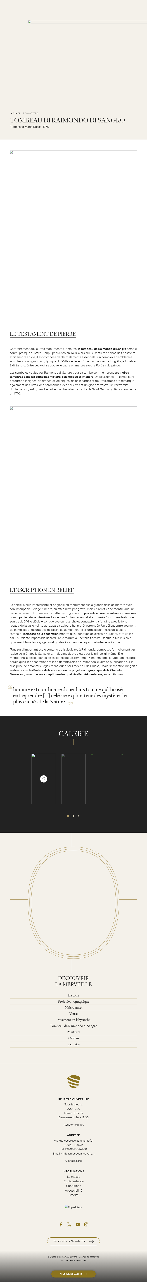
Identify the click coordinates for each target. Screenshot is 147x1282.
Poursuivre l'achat (71, 1274)
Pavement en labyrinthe (73, 1020)
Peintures (73, 1032)
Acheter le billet (74, 1124)
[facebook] (61, 1224)
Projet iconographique (73, 1001)
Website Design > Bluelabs (73, 1260)
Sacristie (73, 1044)
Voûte (73, 1014)
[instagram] (86, 1224)
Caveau (73, 1038)
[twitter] (69, 1224)
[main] (73, 532)
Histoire (73, 995)
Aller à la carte (73, 1160)
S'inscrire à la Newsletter (69, 1241)
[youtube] (78, 1224)
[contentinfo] (73, 1173)
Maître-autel (73, 1008)
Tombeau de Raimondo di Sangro (73, 1026)
